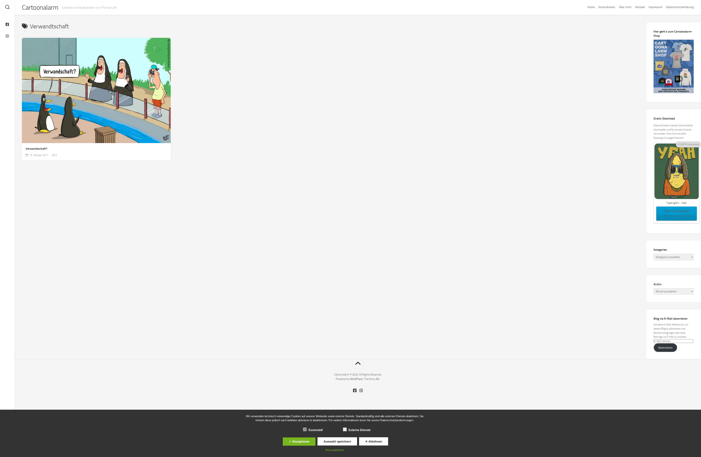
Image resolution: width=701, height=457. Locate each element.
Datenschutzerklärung (680, 7)
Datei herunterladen (676, 213)
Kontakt (640, 7)
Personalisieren (334, 450)
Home (591, 7)
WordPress (356, 379)
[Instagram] (7, 36)
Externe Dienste (359, 430)
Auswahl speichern (337, 441)
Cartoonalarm (40, 7)
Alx (377, 379)
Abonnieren (665, 347)
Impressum (655, 7)
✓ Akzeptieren (299, 441)
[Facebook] (7, 24)
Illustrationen (606, 7)
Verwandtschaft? (36, 148)
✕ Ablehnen (373, 441)
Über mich (625, 7)
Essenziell (316, 430)
